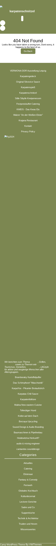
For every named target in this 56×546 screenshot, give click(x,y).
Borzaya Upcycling (28, 421)
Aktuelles (28, 463)
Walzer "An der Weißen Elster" (28, 115)
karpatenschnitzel (22, 11)
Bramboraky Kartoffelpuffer (28, 377)
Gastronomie (33, 367)
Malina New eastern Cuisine (28, 405)
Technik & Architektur (28, 518)
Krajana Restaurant (28, 120)
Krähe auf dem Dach (28, 416)
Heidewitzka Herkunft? (28, 438)
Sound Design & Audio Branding (28, 427)
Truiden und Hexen (28, 524)
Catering (28, 468)
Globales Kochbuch (28, 490)
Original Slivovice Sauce (28, 81)
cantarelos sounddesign (28, 449)
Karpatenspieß (28, 87)
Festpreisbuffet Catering (28, 104)
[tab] (22, 18)
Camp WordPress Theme (12, 544)
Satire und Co (28, 507)
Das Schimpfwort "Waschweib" (28, 382)
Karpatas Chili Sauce (28, 394)
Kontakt (28, 126)
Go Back (29, 52)
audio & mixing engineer (28, 443)
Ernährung (9, 364)
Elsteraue (28, 474)
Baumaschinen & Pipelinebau (28, 432)
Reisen (40, 364)
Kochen (34, 362)
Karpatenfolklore (28, 399)
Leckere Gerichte (28, 501)
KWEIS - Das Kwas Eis (28, 109)
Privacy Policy (28, 131)
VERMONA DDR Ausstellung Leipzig (28, 70)
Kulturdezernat (28, 496)
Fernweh (28, 485)
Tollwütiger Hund (28, 410)
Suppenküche (28, 513)
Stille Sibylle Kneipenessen (28, 98)
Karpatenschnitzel (28, 93)
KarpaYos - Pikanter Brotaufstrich (28, 388)
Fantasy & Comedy (28, 479)
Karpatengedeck (28, 76)
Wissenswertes (28, 529)
